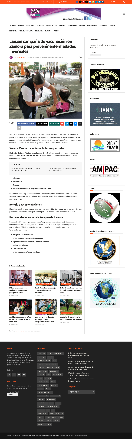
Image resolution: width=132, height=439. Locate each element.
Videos (56, 31)
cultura (40, 364)
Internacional (51, 26)
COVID (54, 360)
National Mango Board (45, 392)
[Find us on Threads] (86, 2)
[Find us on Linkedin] (24, 374)
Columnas (103, 26)
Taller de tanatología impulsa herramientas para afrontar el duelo (71, 290)
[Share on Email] (62, 124)
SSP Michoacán (42, 413)
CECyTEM (50, 357)
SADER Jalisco (51, 399)
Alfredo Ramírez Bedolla (55, 353)
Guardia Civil (54, 371)
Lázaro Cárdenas (43, 381)
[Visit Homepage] (64, 14)
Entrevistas (72, 26)
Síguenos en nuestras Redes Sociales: (41, 2)
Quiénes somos (25, 2)
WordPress (17, 435)
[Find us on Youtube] (83, 2)
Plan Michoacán (43, 396)
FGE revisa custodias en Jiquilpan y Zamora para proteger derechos (18, 290)
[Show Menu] (124, 14)
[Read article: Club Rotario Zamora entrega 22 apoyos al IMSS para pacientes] (46, 278)
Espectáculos (92, 26)
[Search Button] (123, 2)
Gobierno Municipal (48, 57)
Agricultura (41, 353)
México (48, 389)
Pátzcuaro (41, 399)
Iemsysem (41, 374)
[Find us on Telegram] (99, 2)
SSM (48, 410)
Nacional (40, 26)
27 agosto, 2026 (40, 324)
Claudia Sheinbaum (44, 360)
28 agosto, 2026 (14, 324)
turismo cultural (51, 417)
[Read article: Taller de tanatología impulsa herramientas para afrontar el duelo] (71, 278)
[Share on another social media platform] (19, 128)
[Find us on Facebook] (77, 2)
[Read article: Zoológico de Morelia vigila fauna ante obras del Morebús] (71, 307)
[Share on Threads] (71, 124)
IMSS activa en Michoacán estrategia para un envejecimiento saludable (44, 319)
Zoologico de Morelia (44, 424)
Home (14, 26)
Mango (53, 381)
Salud (112, 26)
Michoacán (30, 26)
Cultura (82, 26)
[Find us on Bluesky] (89, 2)
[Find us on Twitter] (80, 2)
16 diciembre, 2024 (33, 57)
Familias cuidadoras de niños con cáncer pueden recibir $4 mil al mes (20, 319)
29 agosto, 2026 (14, 295)
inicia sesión (20, 331)
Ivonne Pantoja (66, 284)
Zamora (21, 26)
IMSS (48, 374)
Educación (39, 31)
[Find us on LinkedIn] (96, 2)
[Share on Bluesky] (75, 124)
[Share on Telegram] (67, 124)
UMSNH (60, 417)
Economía (12, 31)
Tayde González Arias (56, 413)
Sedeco (58, 403)
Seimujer (41, 410)
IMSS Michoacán (57, 374)
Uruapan (41, 420)
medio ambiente (43, 385)
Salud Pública (42, 403)
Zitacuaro (56, 420)
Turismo (48, 31)
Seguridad (41, 406)
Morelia (40, 389)
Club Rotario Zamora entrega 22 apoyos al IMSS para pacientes (45, 290)
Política (62, 26)
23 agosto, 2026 (65, 322)
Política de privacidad (13, 2)
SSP (53, 410)
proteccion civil (55, 396)
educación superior (53, 367)
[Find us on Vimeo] (93, 2)
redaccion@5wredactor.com (50, 435)
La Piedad (48, 378)
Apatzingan (41, 357)
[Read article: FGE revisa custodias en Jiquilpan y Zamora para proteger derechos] (20, 278)
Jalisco (40, 378)
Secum (51, 403)
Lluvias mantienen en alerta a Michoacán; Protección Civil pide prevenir (78, 355)
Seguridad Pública (52, 406)
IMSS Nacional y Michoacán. (44, 284)
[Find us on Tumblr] (102, 2)
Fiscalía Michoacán (26, 31)
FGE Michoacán (42, 371)
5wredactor (21, 57)
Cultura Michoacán (51, 364)
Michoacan (54, 385)
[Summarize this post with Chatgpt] (80, 124)
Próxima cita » (95, 55)
